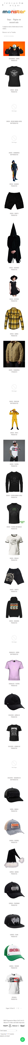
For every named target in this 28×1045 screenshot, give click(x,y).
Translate (11, 1034)
